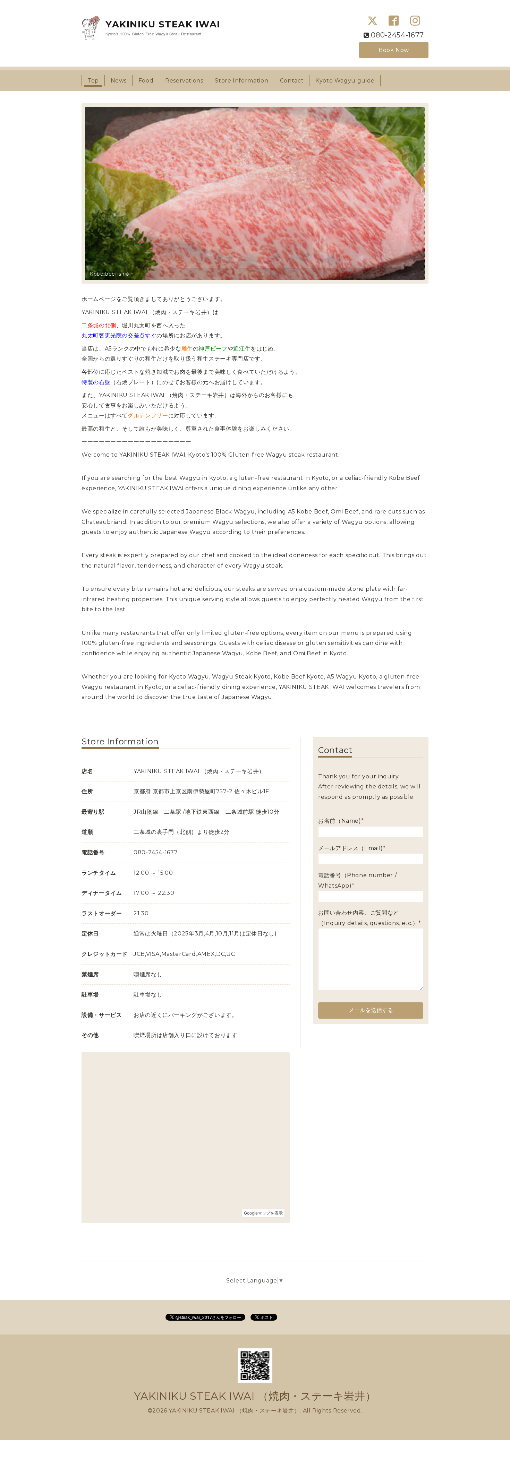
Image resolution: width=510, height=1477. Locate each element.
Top (93, 80)
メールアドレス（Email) (352, 848)
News (119, 80)
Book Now (394, 50)
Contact (292, 80)
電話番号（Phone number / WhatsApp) (357, 880)
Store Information (241, 80)
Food (146, 80)
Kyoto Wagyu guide (345, 80)
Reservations (184, 80)
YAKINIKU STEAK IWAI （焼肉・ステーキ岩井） (255, 1396)
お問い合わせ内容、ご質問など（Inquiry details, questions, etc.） (369, 917)
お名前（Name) (341, 821)
